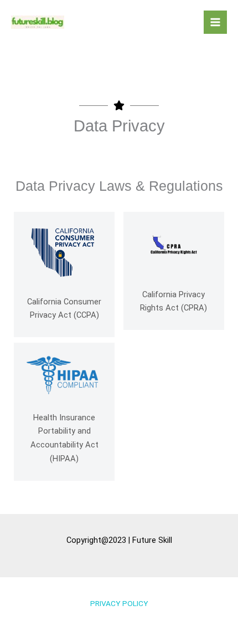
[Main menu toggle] (215, 22)
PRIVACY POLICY (119, 603)
